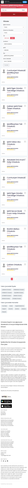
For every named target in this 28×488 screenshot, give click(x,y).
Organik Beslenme (19, 306)
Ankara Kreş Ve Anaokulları (7, 421)
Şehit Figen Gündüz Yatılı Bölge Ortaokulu (15, 89)
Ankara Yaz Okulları (5, 432)
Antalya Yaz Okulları (5, 436)
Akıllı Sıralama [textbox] (8, 44)
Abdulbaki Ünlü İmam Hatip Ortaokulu (16, 161)
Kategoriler (3, 413)
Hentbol (17, 309)
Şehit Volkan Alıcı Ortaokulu (14, 143)
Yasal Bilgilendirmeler (6, 455)
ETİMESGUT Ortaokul (7, 292)
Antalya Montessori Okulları (7, 447)
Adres (3, 82)
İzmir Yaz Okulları (5, 433)
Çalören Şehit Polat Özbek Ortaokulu (14, 107)
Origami (4, 309)
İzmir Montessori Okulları (6, 444)
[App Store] (6, 406)
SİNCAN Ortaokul (6, 298)
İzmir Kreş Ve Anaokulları (6, 423)
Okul (12, 38)
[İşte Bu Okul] (6, 396)
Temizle (6, 65)
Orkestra (24, 309)
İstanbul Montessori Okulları (7, 442)
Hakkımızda (3, 452)
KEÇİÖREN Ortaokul (18, 292)
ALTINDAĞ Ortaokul (6, 295)
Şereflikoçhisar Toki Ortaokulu (14, 125)
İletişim (2, 454)
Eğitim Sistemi (6, 24)
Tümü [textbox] (5, 27)
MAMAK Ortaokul (17, 295)
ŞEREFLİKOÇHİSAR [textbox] (9, 55)
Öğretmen (6, 38)
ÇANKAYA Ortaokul (6, 289)
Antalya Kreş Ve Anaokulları (7, 425)
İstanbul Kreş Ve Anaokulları (7, 420)
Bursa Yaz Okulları (5, 435)
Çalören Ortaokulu (14, 265)
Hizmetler (3, 412)
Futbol (11, 306)
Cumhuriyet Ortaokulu (16, 178)
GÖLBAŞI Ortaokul (17, 298)
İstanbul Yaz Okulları (5, 431)
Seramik (11, 309)
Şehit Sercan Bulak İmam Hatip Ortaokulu (16, 212)
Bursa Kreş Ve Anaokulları (7, 424)
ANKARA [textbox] (6, 50)
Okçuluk (4, 312)
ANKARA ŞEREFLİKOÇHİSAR (12, 77)
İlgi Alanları (3, 414)
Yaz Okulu (4, 306)
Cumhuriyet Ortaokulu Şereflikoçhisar (16, 71)
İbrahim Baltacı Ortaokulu (13, 230)
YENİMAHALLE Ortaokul (19, 289)
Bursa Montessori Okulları (7, 446)
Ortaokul (9, 74)
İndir (25, 2)
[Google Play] (6, 401)
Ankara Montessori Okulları (7, 443)
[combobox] (14, 27)
